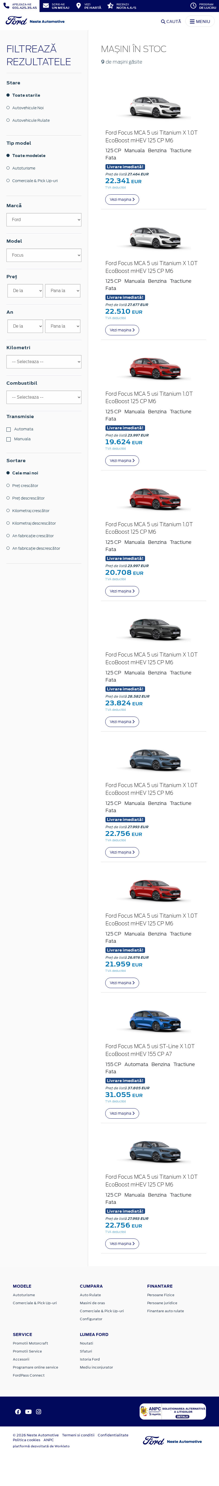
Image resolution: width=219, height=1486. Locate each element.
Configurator (91, 1319)
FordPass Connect (29, 1375)
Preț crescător (25, 485)
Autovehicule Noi (28, 108)
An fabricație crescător (33, 536)
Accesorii (21, 1359)
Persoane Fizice (160, 1295)
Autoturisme (23, 168)
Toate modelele (28, 155)
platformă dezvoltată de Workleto (41, 1446)
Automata (23, 429)
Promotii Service (27, 1351)
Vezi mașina (121, 199)
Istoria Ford (90, 1359)
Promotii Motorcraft (30, 1343)
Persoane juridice (162, 1303)
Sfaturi (86, 1351)
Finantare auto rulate (165, 1311)
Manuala (22, 439)
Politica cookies (26, 1439)
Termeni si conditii (78, 1435)
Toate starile (26, 95)
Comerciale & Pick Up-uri (35, 181)
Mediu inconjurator (96, 1367)
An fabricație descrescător (36, 548)
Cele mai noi (25, 473)
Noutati (86, 1343)
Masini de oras (92, 1303)
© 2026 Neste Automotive (36, 1435)
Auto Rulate (90, 1295)
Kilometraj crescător (30, 511)
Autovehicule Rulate (31, 120)
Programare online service (35, 1367)
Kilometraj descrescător (34, 523)
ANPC (49, 1439)
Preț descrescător (28, 498)
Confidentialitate (113, 1435)
